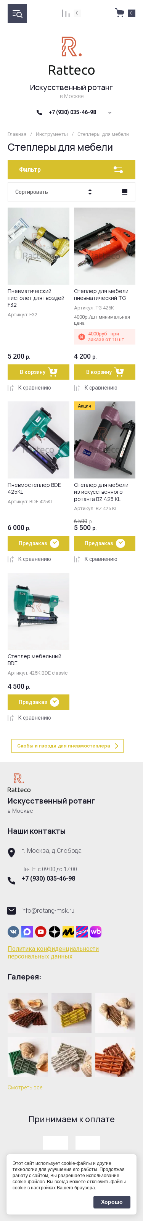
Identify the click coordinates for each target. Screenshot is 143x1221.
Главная (17, 134)
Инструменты (52, 134)
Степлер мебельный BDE (34, 659)
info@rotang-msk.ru (47, 910)
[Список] (124, 192)
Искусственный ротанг (71, 87)
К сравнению (34, 388)
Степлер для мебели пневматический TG (101, 294)
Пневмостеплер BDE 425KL (34, 488)
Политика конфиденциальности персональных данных (53, 952)
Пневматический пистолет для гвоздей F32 (36, 297)
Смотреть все (25, 1087)
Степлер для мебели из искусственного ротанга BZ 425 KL (101, 491)
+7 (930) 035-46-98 (72, 112)
